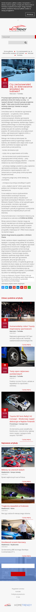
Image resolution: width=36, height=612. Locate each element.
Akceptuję (30, 14)
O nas (18, 597)
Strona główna (8, 51)
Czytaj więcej (26, 345)
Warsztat (30, 53)
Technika (19, 55)
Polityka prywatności (18, 594)
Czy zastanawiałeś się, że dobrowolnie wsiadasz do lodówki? (17, 52)
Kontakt (18, 591)
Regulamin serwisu (18, 589)
